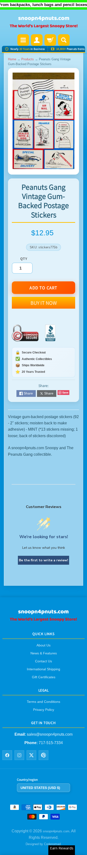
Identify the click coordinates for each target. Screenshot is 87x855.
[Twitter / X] (31, 755)
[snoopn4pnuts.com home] (43, 620)
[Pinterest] (43, 755)
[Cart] (50, 40)
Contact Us (43, 661)
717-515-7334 (51, 743)
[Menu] (23, 40)
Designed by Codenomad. (44, 844)
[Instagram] (19, 755)
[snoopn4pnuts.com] (43, 22)
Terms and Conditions (43, 702)
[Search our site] (64, 40)
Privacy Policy (43, 710)
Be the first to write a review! (43, 560)
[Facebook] (7, 755)
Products (27, 59)
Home (12, 59)
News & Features (43, 653)
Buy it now (43, 302)
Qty (23, 259)
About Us (43, 645)
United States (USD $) (40, 788)
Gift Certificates (43, 677)
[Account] (37, 40)
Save (65, 392)
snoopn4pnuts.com (56, 831)
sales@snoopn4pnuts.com (49, 735)
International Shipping (43, 669)
